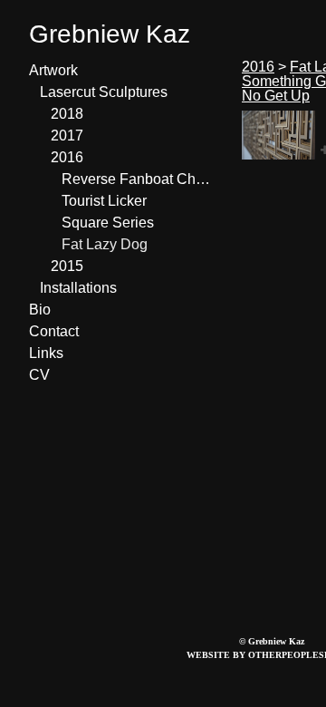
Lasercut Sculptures (104, 92)
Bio (40, 309)
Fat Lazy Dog (105, 244)
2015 (67, 266)
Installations (78, 287)
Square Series (108, 222)
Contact (54, 331)
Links (46, 353)
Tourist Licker (104, 200)
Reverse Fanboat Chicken (136, 179)
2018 (67, 113)
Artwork (53, 70)
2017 (67, 135)
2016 (67, 157)
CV (39, 375)
